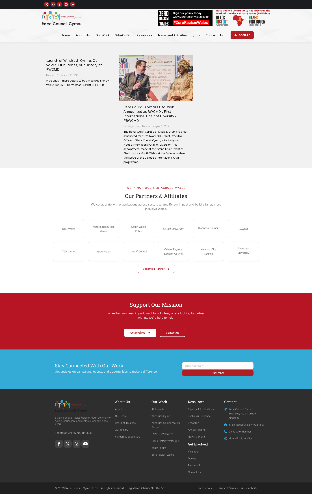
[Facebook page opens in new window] (59, 4)
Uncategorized (132, 126)
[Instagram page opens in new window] (66, 4)
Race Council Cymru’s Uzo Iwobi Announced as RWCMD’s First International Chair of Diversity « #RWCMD (150, 114)
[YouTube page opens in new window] (53, 4)
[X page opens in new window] (46, 4)
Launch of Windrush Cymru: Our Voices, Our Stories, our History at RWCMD (74, 65)
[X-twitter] (68, 444)
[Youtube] (85, 444)
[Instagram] (77, 444)
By (50, 75)
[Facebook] (59, 444)
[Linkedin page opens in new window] (72, 4)
